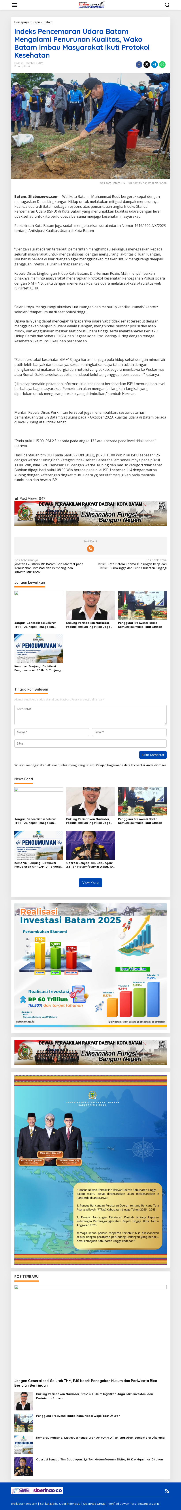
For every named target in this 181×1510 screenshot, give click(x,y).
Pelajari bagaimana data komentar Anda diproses (131, 765)
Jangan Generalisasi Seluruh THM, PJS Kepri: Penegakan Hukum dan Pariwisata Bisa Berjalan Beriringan (35, 625)
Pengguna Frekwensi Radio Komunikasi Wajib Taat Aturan (140, 624)
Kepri (26, 66)
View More (90, 882)
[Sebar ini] (139, 64)
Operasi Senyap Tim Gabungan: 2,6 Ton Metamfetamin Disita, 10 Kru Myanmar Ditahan (89, 865)
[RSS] (90, 548)
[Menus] (14, 5)
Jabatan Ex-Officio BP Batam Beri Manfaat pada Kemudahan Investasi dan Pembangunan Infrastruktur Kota (48, 566)
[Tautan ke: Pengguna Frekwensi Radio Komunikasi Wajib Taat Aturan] (23, 1423)
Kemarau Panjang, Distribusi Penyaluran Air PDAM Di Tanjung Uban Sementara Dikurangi (37, 668)
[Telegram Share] (154, 64)
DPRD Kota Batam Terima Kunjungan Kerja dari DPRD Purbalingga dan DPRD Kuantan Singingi (132, 564)
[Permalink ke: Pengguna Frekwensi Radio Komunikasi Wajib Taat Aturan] (142, 605)
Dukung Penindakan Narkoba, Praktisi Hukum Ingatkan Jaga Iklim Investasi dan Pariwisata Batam (88, 625)
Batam (18, 66)
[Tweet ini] (146, 64)
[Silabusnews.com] (91, 5)
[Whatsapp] (162, 64)
